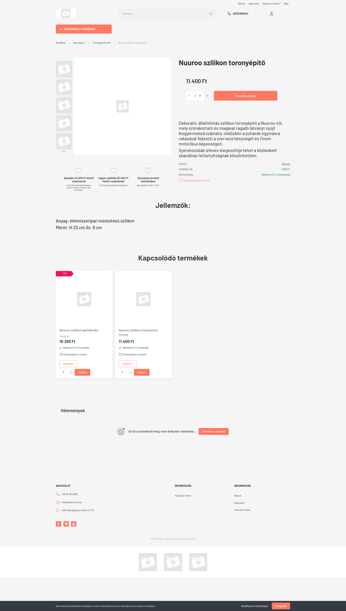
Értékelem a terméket (213, 431)
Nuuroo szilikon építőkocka (78, 330)
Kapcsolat (254, 3)
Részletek (68, 363)
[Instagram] (66, 524)
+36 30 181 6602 (70, 494)
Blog (286, 3)
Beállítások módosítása (254, 606)
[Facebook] (58, 524)
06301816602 (240, 13)
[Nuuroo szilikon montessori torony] (143, 299)
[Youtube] (73, 524)
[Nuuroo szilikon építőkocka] (84, 299)
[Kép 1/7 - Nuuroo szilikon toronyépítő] (122, 105)
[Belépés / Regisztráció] (272, 13)
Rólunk (241, 3)
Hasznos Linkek (271, 3)
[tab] (73, 410)
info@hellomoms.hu (72, 502)
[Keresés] (211, 13)
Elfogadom (281, 606)
